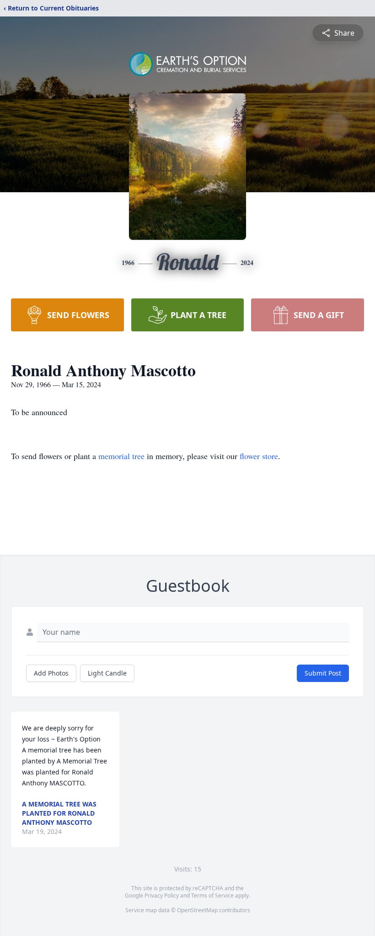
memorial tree (121, 455)
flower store (259, 455)
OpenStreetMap (197, 910)
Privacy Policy (162, 895)
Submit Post (323, 673)
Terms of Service (212, 895)
